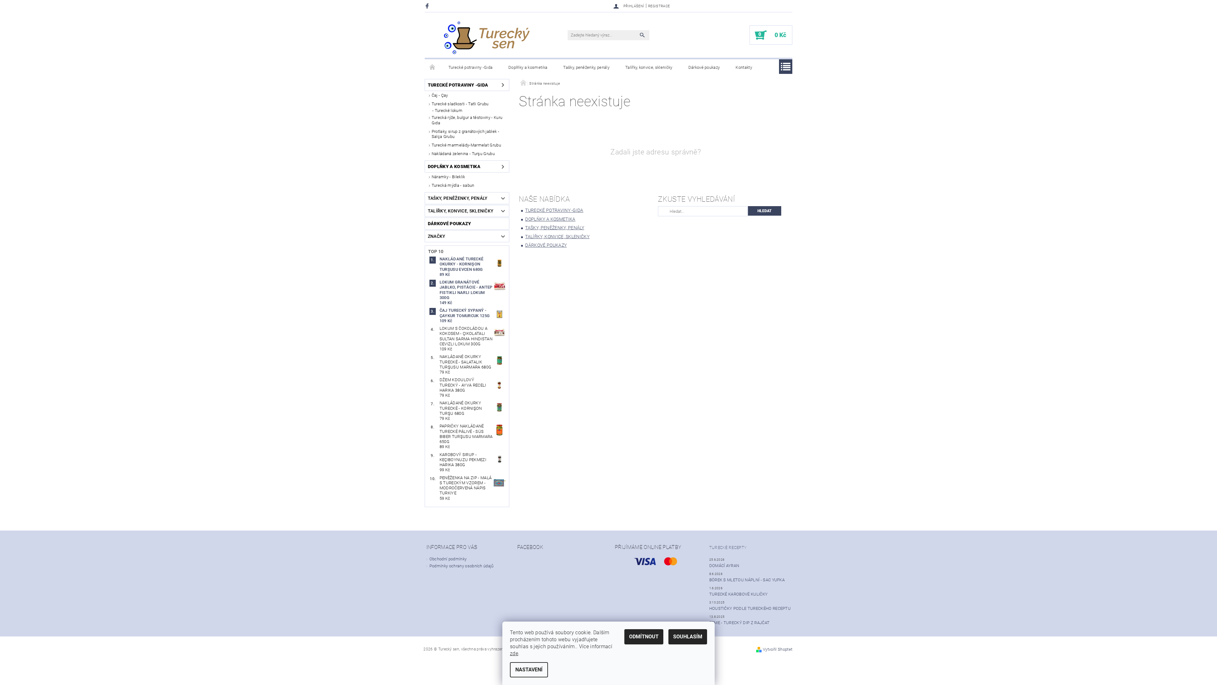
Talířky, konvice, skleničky (649, 67)
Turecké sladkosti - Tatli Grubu (460, 103)
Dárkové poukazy (704, 67)
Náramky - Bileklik (448, 176)
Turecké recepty (728, 547)
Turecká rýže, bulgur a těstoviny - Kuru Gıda (467, 120)
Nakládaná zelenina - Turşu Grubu (463, 153)
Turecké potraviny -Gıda (470, 67)
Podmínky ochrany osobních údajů (461, 566)
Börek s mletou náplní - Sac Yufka (747, 579)
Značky (437, 236)
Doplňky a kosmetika (527, 67)
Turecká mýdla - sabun (453, 185)
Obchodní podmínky (448, 559)
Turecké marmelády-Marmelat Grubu (466, 145)
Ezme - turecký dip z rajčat (739, 622)
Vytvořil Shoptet (777, 649)
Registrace (659, 6)
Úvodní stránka (433, 67)
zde (514, 653)
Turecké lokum (448, 110)
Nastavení (529, 670)
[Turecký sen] (486, 38)
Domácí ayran (724, 565)
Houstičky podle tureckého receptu (750, 608)
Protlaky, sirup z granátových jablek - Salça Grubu (465, 134)
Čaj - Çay (440, 95)
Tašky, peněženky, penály (586, 67)
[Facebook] (428, 6)
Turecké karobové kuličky (738, 594)
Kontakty (744, 67)
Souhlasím (687, 637)
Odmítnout (644, 637)
